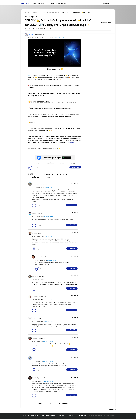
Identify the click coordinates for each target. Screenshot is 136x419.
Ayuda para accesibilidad (30, 415)
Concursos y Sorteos (59, 37)
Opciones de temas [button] (105, 22)
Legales (71, 415)
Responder (72, 205)
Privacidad (62, 415)
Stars (48, 3)
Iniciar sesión (106, 3)
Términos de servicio (48, 415)
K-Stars (52, 3)
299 (67, 174)
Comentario (75, 167)
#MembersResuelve (60, 3)
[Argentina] (25, 3)
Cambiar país (82, 415)
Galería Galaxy (41, 3)
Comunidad (34, 3)
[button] (78, 34)
